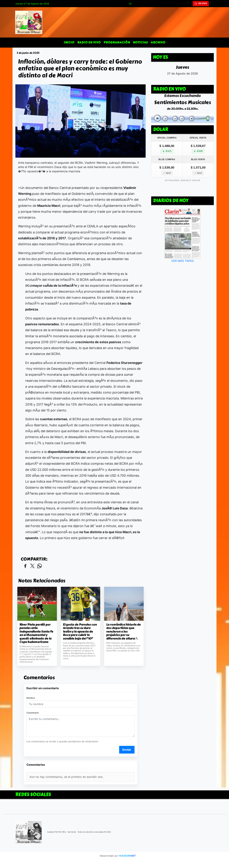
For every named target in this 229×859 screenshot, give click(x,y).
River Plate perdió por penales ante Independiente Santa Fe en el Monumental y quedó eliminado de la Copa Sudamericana (36, 633)
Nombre (30, 698)
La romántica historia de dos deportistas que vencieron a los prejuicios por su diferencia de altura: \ (123, 631)
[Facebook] (212, 4)
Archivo (158, 42)
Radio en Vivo (89, 42)
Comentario (32, 712)
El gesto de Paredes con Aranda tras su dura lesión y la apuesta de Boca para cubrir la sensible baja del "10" (80, 631)
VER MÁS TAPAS (182, 261)
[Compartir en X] (32, 566)
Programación (117, 42)
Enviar (126, 749)
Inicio (69, 42)
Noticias (140, 42)
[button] (189, 4)
